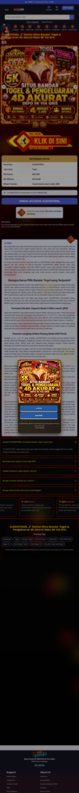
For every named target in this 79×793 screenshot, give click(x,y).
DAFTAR (38, 415)
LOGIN (39, 408)
